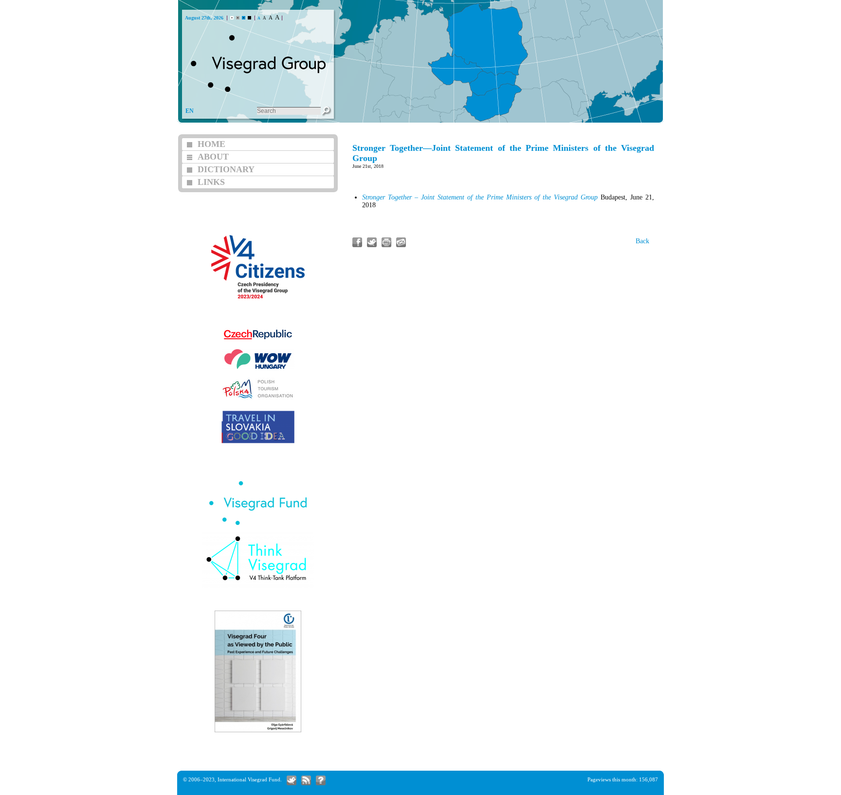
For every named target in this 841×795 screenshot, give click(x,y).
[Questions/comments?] (321, 780)
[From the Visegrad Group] (306, 780)
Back (642, 241)
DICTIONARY (226, 169)
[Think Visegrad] (258, 587)
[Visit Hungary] (257, 369)
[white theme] (232, 17)
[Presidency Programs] (258, 312)
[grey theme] (237, 17)
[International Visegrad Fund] (258, 523)
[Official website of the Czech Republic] (257, 339)
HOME (211, 144)
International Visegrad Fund (249, 779)
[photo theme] (243, 17)
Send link (401, 242)
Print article (386, 242)
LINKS (211, 182)
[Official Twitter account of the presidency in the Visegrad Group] (291, 780)
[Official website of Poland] (257, 398)
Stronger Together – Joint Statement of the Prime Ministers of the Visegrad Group (480, 197)
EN (189, 111)
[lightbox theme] (249, 17)
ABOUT (213, 157)
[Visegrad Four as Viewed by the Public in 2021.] (258, 731)
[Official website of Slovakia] (257, 442)
